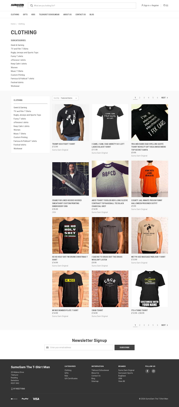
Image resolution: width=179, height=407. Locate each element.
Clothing (15, 14)
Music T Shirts (20, 133)
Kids (33, 14)
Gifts (25, 14)
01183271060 (19, 389)
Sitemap (95, 381)
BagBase (122, 376)
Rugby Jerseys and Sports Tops (27, 115)
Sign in (146, 5)
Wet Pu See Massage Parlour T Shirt (148, 257)
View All (121, 381)
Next (163, 98)
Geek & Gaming (20, 107)
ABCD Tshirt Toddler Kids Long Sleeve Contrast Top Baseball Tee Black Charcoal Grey (110, 203)
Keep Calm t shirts (21, 126)
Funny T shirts (20, 119)
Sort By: (56, 98)
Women (17, 130)
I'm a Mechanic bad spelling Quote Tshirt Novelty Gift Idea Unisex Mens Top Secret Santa (148, 147)
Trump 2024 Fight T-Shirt (63, 144)
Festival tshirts (20, 145)
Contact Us (80, 14)
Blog (92, 14)
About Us (67, 14)
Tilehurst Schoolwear (49, 14)
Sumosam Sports (125, 373)
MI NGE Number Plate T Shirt (65, 310)
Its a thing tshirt (139, 310)
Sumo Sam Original (126, 370)
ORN (120, 378)
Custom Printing (21, 137)
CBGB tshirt (97, 310)
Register (155, 5)
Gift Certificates (71, 378)
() (166, 5)
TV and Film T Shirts (22, 111)
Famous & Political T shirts (25, 141)
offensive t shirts (21, 122)
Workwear (18, 148)
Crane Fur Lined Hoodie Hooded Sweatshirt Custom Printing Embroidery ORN (67, 203)
